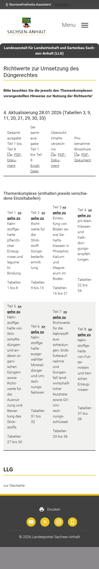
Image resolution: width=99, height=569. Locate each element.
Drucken (49, 509)
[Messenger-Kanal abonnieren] (72, 522)
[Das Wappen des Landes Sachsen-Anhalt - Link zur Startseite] (26, 26)
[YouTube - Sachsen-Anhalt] (31, 522)
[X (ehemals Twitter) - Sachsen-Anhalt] (45, 522)
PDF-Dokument (14, 160)
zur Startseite (14, 485)
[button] (28, 4)
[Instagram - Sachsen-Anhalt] (58, 522)
